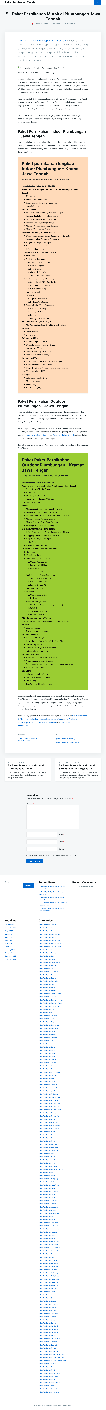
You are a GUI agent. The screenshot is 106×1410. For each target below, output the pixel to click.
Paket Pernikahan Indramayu (48, 1100)
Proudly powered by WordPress (43, 1405)
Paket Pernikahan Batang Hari (49, 981)
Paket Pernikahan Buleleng (48, 1037)
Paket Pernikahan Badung (47, 924)
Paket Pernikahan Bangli (47, 956)
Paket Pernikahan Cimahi (47, 1056)
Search (7, 882)
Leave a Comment (69, 23)
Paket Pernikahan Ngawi (47, 1235)
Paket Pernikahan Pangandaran (49, 1248)
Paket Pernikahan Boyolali (47, 1031)
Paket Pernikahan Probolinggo (49, 1273)
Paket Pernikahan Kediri (47, 1160)
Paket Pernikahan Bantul (47, 968)
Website (61, 849)
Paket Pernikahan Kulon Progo (49, 1185)
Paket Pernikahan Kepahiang (48, 1166)
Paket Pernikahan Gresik (47, 1091)
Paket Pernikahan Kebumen (48, 1157)
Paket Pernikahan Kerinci (47, 1172)
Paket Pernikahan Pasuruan (48, 1254)
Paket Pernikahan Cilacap (47, 1050)
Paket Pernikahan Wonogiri (48, 1386)
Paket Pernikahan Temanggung (49, 1373)
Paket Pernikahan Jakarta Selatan (50, 1110)
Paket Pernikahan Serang (47, 1307)
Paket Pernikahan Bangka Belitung (50, 943)
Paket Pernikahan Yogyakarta (49, 1392)
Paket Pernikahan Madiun (47, 1204)
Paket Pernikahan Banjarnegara (49, 962)
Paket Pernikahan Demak (47, 1063)
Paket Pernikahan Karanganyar (49, 1144)
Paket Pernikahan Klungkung (48, 1179)
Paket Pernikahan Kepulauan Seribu (51, 1169)
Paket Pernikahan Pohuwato (48, 1266)
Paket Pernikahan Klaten (47, 1175)
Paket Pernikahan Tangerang (48, 1351)
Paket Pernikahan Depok (47, 1069)
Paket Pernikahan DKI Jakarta (49, 1075)
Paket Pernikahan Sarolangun (49, 1298)
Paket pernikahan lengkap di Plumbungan (42, 40)
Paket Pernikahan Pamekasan (49, 1241)
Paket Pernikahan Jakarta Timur (49, 1113)
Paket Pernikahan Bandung (48, 931)
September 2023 (10, 928)
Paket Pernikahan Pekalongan (49, 1260)
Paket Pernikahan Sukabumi (48, 1326)
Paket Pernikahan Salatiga (47, 1291)
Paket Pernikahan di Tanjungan (44, 722)
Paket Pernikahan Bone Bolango (49, 1028)
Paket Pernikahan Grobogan (48, 1094)
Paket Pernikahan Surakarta (48, 1345)
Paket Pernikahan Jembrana (48, 1135)
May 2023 (8, 940)
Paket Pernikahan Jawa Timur (49, 1128)
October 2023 (9, 924)
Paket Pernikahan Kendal (47, 1163)
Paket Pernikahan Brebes (47, 1034)
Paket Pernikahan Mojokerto (48, 1223)
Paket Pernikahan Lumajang (48, 1201)
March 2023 (9, 946)
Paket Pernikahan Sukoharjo (48, 1329)
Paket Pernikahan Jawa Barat (49, 1122)
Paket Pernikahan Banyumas (48, 972)
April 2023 (8, 943)
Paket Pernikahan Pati (46, 1257)
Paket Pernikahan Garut (47, 1078)
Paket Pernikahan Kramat (64, 739)
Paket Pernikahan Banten (47, 965)
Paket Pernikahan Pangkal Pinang (50, 1251)
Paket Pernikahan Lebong (47, 1197)
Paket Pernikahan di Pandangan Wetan (46, 719)
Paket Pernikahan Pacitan (47, 1238)
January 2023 (9, 953)
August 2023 (9, 931)
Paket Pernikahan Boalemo (48, 1016)
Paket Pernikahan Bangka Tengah (50, 950)
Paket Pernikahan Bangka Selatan (50, 946)
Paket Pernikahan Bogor (47, 1019)
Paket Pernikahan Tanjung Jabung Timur (52, 1360)
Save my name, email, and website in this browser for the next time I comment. (53, 855)
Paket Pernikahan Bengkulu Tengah (51, 1003)
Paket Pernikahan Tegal (47, 1370)
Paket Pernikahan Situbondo (48, 1313)
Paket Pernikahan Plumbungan (66, 742)
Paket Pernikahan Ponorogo (48, 1269)
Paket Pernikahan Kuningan (48, 1188)
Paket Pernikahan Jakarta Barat (49, 1103)
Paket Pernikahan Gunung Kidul (49, 1097)
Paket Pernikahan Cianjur (47, 1047)
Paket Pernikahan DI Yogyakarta (71, 762)
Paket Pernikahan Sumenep (48, 1335)
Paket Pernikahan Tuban (47, 1379)
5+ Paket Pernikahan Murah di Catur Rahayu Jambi (26, 767)
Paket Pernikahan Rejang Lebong (50, 1285)
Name (61, 834)
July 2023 (8, 934)
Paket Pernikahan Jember (47, 1131)
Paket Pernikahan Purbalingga (49, 1276)
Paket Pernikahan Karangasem (49, 1147)
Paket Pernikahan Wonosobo (48, 1389)
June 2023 (8, 937)
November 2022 (10, 959)
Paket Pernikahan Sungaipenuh (49, 1339)
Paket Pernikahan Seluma (47, 1301)
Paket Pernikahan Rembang (48, 1288)
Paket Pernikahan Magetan (48, 1210)
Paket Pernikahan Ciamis (47, 1044)
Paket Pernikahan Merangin (48, 1219)
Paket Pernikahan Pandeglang (49, 1244)
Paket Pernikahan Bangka (47, 937)
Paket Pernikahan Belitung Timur (50, 994)
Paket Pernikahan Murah (20, 2)
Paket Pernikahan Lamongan (48, 1191)
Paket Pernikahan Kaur (46, 1153)
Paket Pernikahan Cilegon (47, 1053)
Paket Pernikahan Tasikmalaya (49, 1364)
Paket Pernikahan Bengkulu (48, 997)
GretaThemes (68, 1405)
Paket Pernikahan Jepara (47, 1138)
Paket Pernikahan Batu (46, 984)
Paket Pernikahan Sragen (47, 1320)
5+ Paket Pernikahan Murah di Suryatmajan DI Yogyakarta (77, 767)
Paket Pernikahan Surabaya (48, 1342)
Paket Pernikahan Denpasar (48, 1066)
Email (61, 842)
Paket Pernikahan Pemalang (48, 1263)
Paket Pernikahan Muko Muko (49, 1229)
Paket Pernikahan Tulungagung (49, 1382)
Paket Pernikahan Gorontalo (48, 1084)
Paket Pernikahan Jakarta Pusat (49, 1106)
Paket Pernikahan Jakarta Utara (49, 1116)
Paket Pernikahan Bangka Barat (49, 940)
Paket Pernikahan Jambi (17, 762)
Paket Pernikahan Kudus (47, 1182)
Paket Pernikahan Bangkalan (48, 953)
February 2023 (10, 950)
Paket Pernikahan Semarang (48, 1304)
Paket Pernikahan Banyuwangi (49, 975)
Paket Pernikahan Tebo (46, 1367)
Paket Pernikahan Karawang (48, 1150)
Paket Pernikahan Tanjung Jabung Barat (52, 1357)
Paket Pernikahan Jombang (48, 1141)
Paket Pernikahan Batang (47, 978)
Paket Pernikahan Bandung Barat (50, 934)
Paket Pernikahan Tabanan (48, 1348)
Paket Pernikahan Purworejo (48, 1282)
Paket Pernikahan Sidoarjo (37, 435)
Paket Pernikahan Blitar (46, 1009)
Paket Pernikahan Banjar (47, 959)
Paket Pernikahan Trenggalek (49, 1376)
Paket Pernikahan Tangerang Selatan (51, 1354)
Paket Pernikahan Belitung (47, 990)
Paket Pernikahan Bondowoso (49, 1025)
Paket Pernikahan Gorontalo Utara (50, 1088)
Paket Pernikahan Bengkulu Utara (50, 1006)
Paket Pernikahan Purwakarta (49, 1279)
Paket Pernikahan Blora (46, 1012)
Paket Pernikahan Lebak (47, 1194)
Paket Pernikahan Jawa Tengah (28, 738)
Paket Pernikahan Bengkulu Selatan (51, 1000)
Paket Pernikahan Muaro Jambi (49, 1226)
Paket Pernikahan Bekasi (47, 987)
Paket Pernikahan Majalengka (49, 1213)
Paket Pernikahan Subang (47, 1323)
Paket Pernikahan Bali (46, 928)
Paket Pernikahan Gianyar (47, 1081)
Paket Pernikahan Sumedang (48, 1332)
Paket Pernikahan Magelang (48, 1207)
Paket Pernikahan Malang (47, 1216)
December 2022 (10, 956)
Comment (30, 804)
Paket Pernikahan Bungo (47, 1041)
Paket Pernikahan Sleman (47, 1317)
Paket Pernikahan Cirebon (47, 1059)
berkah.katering (41, 23)
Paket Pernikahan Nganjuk (48, 1232)
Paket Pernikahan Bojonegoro (49, 1022)
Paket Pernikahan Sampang (48, 1295)
